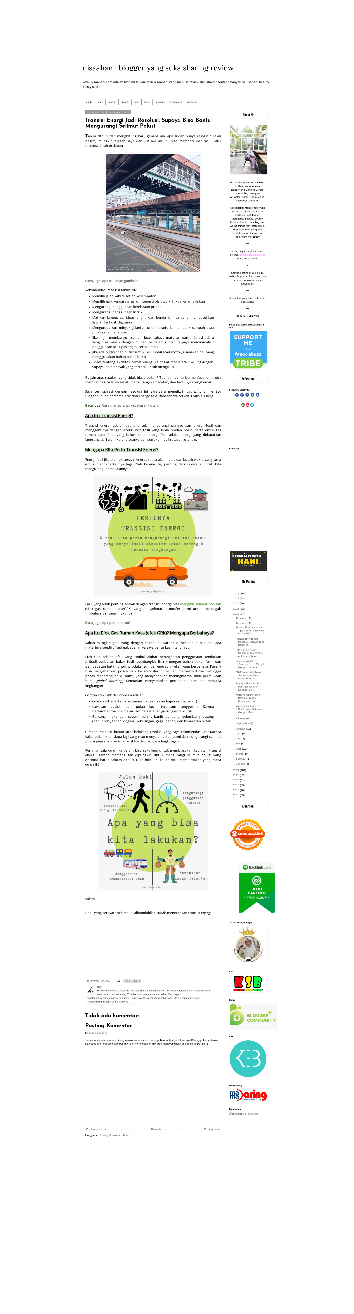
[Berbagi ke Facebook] (135, 981)
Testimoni (160, 102)
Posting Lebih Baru (97, 1129)
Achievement (176, 102)
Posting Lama (212, 1129)
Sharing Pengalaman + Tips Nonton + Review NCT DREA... (249, 630)
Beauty (88, 102)
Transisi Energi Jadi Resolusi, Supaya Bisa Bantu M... (249, 641)
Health (100, 102)
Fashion (112, 102)
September (243, 723)
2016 (236, 795)
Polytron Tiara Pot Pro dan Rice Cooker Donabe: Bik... (248, 686)
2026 (236, 593)
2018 (236, 785)
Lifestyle (125, 102)
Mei (238, 743)
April (239, 748)
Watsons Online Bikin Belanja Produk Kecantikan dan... (247, 697)
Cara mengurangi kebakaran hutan (130, 405)
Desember (242, 618)
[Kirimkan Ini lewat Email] (125, 981)
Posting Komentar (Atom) (114, 1135)
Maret (240, 753)
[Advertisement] (177, 26)
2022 (236, 613)
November (242, 623)
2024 (236, 603)
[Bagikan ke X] (132, 981)
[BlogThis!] (128, 981)
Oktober (241, 718)
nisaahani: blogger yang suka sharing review (158, 67)
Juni (239, 738)
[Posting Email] (118, 981)
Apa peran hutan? (116, 622)
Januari (241, 763)
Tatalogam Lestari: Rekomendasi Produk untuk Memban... (249, 653)
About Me (192, 102)
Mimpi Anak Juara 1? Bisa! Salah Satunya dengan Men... (248, 709)
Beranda (156, 1129)
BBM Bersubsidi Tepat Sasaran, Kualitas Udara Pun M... (248, 675)
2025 (236, 598)
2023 (236, 608)
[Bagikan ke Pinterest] (139, 981)
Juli (238, 733)
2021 (236, 770)
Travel (147, 102)
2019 (236, 780)
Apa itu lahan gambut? (120, 281)
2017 (236, 790)
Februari (241, 758)
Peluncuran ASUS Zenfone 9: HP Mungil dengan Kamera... (249, 664)
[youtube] (247, 405)
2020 (236, 775)
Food (136, 102)
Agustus (241, 728)
